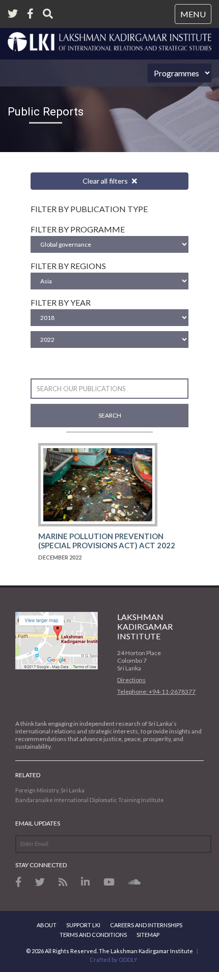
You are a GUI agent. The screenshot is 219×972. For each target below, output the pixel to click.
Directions (131, 680)
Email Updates (37, 823)
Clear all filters (106, 180)
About (47, 925)
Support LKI (83, 925)
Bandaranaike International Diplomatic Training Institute (89, 800)
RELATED (27, 775)
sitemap (147, 934)
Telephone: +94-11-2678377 (156, 691)
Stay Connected (41, 865)
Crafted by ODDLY (114, 959)
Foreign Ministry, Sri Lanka (50, 790)
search (109, 415)
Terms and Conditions (93, 934)
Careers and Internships (146, 925)
